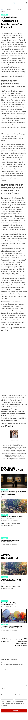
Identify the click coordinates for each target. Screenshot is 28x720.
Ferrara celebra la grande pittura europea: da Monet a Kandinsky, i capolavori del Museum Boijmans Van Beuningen (14, 493)
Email (3, 695)
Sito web (17, 695)
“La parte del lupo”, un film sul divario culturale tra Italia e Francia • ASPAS (12, 517)
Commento (4, 669)
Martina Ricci (13, 31)
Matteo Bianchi (14, 496)
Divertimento (5, 14)
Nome (3, 688)
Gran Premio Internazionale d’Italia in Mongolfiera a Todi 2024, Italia (11, 627)
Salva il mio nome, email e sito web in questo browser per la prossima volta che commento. (12, 703)
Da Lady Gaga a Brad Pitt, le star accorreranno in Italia (10, 540)
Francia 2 (9, 426)
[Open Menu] (2, 3)
